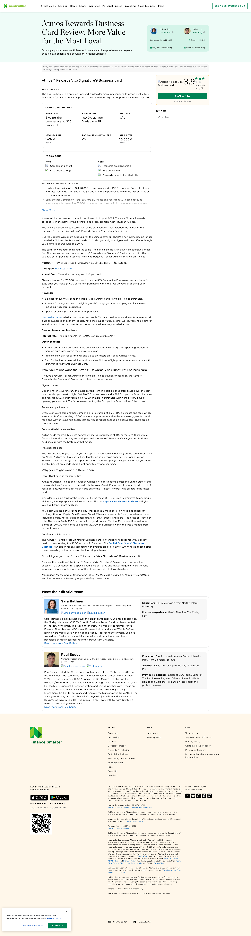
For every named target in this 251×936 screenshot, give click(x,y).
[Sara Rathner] (153, 30)
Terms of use (192, 733)
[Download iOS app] (39, 798)
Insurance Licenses (135, 821)
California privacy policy (198, 746)
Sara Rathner (165, 32)
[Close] (66, 911)
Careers (112, 741)
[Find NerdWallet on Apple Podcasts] (204, 796)
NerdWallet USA (120, 922)
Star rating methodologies (122, 758)
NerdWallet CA (144, 922)
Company (113, 733)
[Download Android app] (59, 798)
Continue (57, 925)
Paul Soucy (197, 32)
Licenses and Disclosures (141, 807)
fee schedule (136, 863)
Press (111, 767)
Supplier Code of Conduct (199, 737)
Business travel (63, 268)
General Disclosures (121, 863)
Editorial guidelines (118, 754)
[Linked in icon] (96, 613)
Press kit (112, 771)
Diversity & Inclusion (119, 750)
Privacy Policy (129, 861)
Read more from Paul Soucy (60, 707)
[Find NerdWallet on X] (187, 796)
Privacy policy (192, 741)
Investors (113, 775)
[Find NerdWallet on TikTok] (209, 796)
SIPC (147, 856)
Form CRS (168, 858)
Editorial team (115, 762)
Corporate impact (117, 746)
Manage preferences (33, 925)
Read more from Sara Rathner (61, 643)
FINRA (141, 856)
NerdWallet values (52, 317)
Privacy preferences (195, 750)
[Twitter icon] (95, 666)
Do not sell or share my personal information (202, 755)
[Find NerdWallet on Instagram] (198, 796)
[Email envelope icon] (73, 613)
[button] (172, 33)
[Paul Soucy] (187, 30)
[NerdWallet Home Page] (14, 6)
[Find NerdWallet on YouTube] (193, 796)
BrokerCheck (159, 863)
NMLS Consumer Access (118, 807)
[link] (182, 117)
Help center (153, 733)
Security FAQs (154, 737)
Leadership (114, 737)
